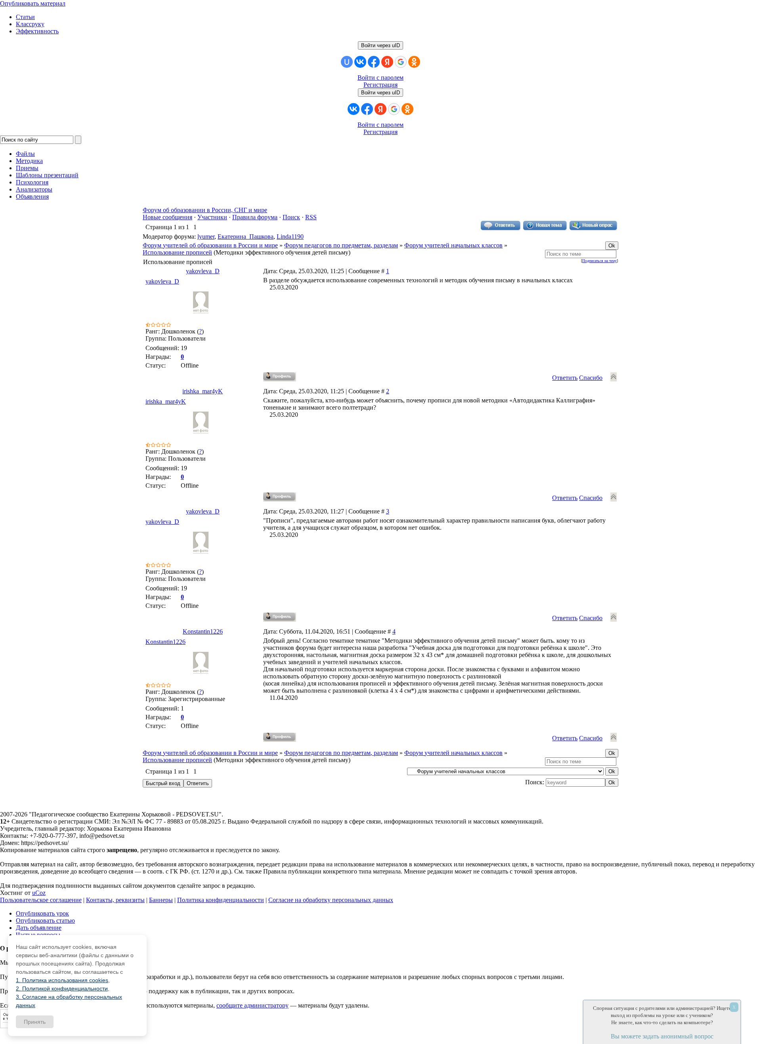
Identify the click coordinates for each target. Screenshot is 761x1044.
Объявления (32, 196)
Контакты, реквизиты (115, 899)
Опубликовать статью (45, 920)
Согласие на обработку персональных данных (330, 899)
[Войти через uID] (347, 62)
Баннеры (161, 899)
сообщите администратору (252, 1005)
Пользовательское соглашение (41, 899)
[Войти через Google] (401, 62)
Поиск (291, 217)
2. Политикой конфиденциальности (62, 988)
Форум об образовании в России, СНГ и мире (205, 210)
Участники (212, 217)
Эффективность (37, 31)
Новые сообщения (167, 217)
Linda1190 (290, 236)
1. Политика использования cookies (62, 980)
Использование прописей (177, 252)
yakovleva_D (203, 271)
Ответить (564, 377)
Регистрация (380, 84)
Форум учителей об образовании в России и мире (210, 245)
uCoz (39, 892)
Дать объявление (38, 927)
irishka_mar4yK (202, 391)
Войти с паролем (380, 77)
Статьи (25, 16)
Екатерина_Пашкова (245, 236)
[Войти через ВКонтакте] (360, 62)
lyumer (205, 236)
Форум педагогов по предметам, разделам (341, 245)
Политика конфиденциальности (220, 899)
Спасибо (590, 377)
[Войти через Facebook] (374, 62)
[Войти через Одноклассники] (414, 62)
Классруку (30, 24)
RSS (311, 217)
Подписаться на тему (599, 261)
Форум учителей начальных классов (453, 245)
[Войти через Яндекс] (387, 62)
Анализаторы (34, 189)
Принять (35, 1022)
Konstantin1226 (203, 631)
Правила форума (254, 217)
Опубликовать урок (42, 913)
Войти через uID (380, 45)
